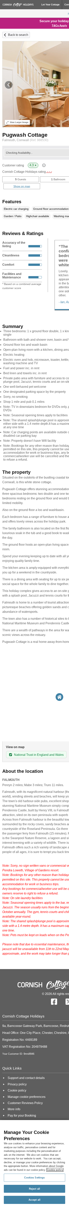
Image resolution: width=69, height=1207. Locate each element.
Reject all (34, 1188)
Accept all (34, 1199)
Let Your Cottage (50, 4)
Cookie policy (55, 1169)
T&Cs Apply (59, 25)
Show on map (21, 186)
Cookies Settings (34, 1177)
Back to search (18, 34)
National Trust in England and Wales (39, 754)
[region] (34, 1163)
